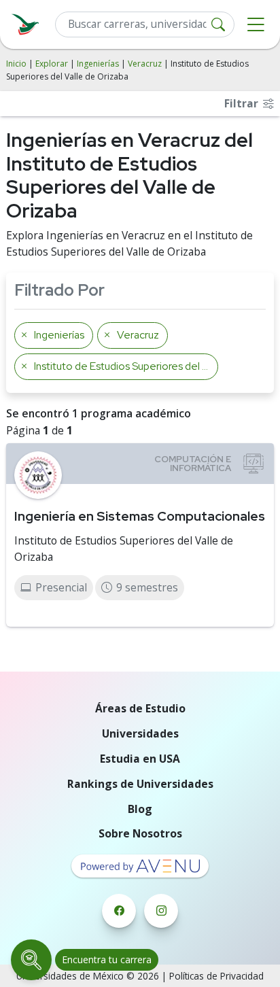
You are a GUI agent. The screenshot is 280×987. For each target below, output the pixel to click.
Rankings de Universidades (140, 783)
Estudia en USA (140, 758)
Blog (140, 808)
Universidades (140, 733)
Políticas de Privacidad (216, 975)
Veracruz (145, 63)
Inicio (16, 63)
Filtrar (242, 103)
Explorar (51, 63)
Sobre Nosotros (140, 833)
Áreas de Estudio (140, 708)
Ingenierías (98, 63)
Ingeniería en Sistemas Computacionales (139, 516)
